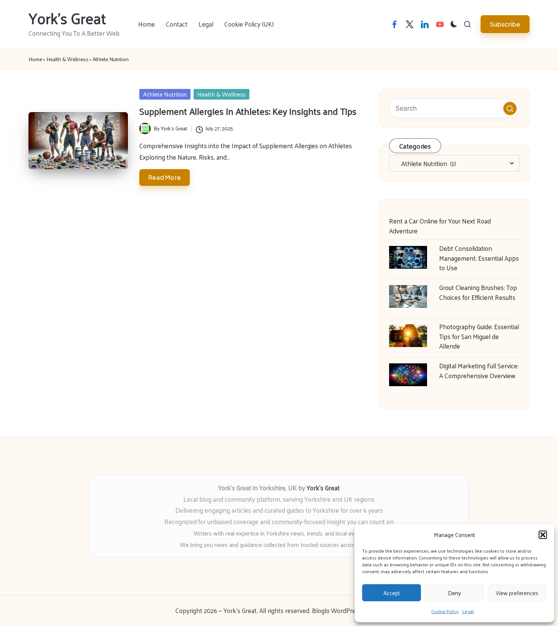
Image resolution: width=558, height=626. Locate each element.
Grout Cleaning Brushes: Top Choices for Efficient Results (478, 292)
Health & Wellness (67, 59)
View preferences (517, 593)
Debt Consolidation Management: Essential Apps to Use (479, 257)
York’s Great (323, 487)
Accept (391, 593)
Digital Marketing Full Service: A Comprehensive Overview (479, 370)
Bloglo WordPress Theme (347, 610)
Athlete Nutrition (165, 94)
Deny (454, 593)
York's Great (67, 18)
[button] (543, 535)
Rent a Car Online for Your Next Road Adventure (440, 225)
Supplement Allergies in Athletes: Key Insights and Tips (247, 111)
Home (35, 59)
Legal (468, 611)
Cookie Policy (445, 611)
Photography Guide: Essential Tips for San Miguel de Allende (479, 336)
